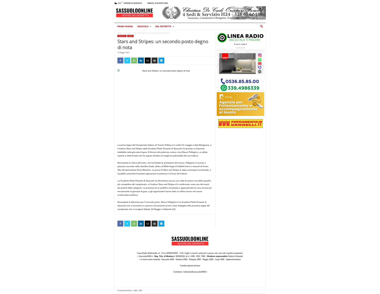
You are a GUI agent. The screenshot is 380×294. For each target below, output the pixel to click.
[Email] (148, 60)
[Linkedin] (141, 60)
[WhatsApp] (134, 60)
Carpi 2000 (219, 259)
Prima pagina (125, 26)
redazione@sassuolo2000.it (195, 272)
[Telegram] (161, 60)
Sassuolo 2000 (167, 259)
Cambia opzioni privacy (190, 265)
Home (119, 33)
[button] (261, 26)
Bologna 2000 (195, 259)
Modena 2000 (181, 259)
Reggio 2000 (208, 259)
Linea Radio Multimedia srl (148, 253)
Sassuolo (142, 26)
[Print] (154, 60)
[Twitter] (127, 60)
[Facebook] (120, 60)
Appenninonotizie (233, 259)
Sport (130, 36)
